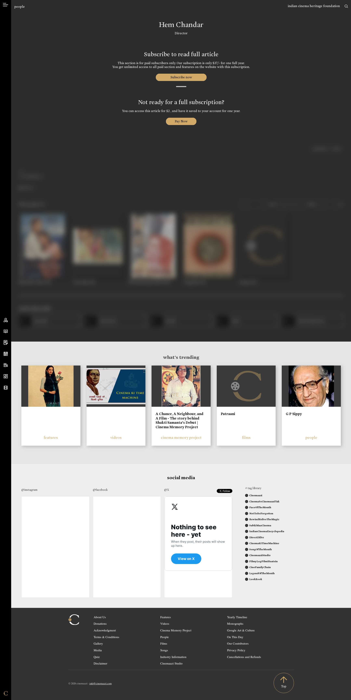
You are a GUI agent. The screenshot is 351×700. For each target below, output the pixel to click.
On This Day (235, 637)
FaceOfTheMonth (260, 507)
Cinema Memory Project (175, 630)
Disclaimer (100, 663)
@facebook (100, 490)
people (19, 6)
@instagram (29, 490)
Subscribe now (181, 77)
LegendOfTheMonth (262, 573)
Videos (164, 623)
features (51, 437)
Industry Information (173, 657)
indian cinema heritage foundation (314, 6)
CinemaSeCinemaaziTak (264, 501)
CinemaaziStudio (260, 555)
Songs (164, 650)
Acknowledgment (105, 630)
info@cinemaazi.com (100, 683)
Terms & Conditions (106, 637)
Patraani (228, 414)
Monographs (235, 623)
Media (98, 650)
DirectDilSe (256, 537)
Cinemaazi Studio (171, 663)
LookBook (255, 579)
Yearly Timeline (237, 617)
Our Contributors (238, 643)
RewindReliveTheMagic (264, 519)
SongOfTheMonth (260, 549)
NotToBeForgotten (261, 513)
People (164, 637)
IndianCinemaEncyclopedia (266, 531)
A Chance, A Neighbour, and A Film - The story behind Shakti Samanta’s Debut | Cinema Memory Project (179, 420)
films (246, 437)
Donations (100, 623)
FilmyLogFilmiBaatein (263, 561)
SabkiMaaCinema (260, 525)
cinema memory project (181, 437)
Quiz (97, 657)
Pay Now (181, 121)
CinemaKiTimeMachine (264, 543)
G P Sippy (294, 414)
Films (163, 643)
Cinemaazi (255, 495)
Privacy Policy (236, 650)
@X (166, 490)
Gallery (98, 643)
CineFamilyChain (260, 567)
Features (165, 617)
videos (116, 437)
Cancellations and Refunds (244, 657)
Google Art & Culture (241, 630)
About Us (100, 617)
